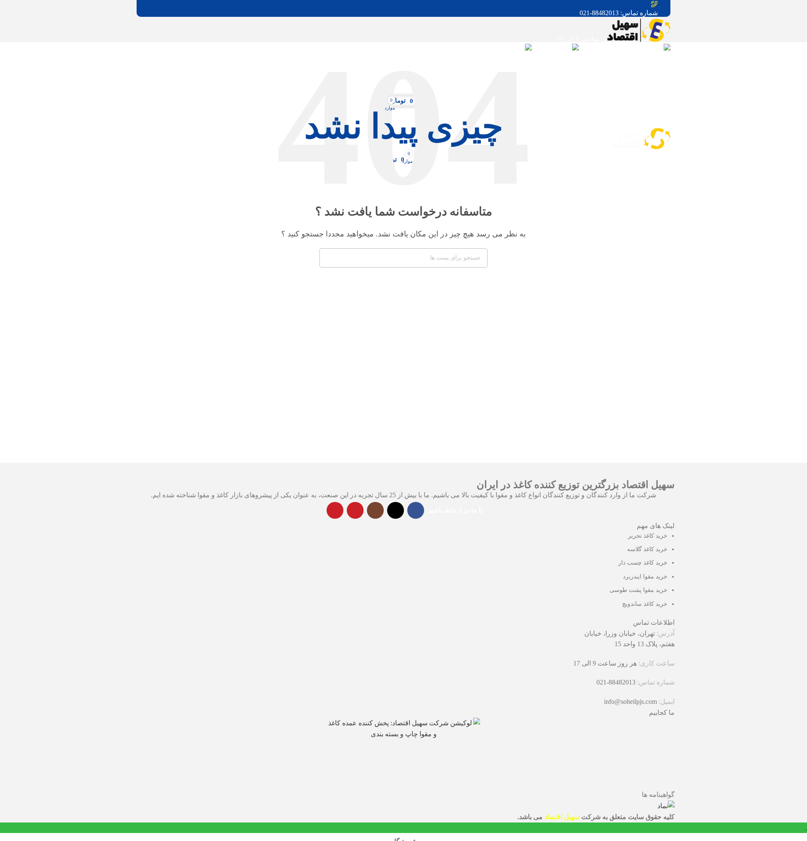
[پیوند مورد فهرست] (403, 411)
